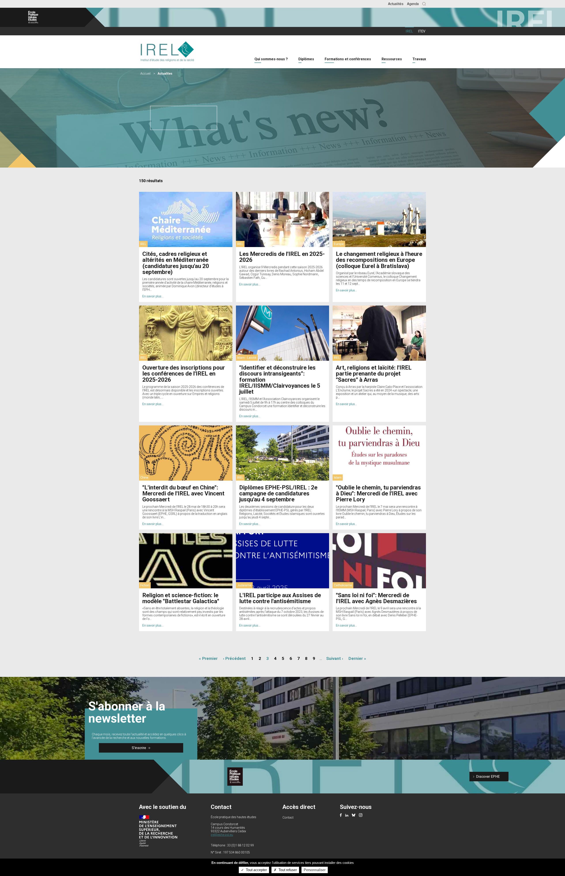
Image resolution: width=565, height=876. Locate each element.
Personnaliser (315, 870)
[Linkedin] (346, 815)
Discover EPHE (488, 776)
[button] (424, 4)
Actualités (395, 4)
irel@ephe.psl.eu (222, 834)
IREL (409, 31)
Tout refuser (287, 870)
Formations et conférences (348, 59)
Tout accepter (256, 870)
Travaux (419, 59)
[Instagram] (360, 815)
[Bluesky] (353, 815)
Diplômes (306, 59)
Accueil (145, 73)
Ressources (392, 59)
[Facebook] (341, 815)
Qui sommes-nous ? (271, 59)
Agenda (413, 4)
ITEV (421, 31)
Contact (288, 817)
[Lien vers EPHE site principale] (47, 17)
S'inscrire (139, 748)
